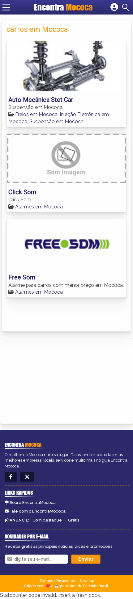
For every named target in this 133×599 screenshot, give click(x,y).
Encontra (63, 7)
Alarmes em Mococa (39, 207)
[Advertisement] (51, 379)
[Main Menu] (6, 7)
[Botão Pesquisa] (126, 7)
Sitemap (86, 581)
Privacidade (66, 581)
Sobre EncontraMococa (33, 502)
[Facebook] (11, 477)
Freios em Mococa (36, 114)
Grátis (73, 520)
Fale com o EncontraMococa (38, 511)
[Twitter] (27, 477)
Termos (46, 581)
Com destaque (47, 520)
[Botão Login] (114, 7)
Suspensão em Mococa (56, 121)
